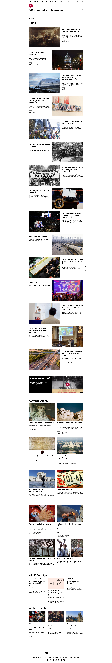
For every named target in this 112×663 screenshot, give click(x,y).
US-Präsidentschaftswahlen (37, 628)
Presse (60, 657)
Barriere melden (65, 657)
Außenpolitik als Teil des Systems (69, 524)
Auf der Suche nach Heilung (73, 582)
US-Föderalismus (63, 489)
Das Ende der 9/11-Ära (55, 593)
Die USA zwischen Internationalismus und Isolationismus (72, 260)
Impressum (35, 657)
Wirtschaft (70, 626)
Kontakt (56, 657)
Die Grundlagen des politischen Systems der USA (42, 559)
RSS (53, 657)
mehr (72, 1)
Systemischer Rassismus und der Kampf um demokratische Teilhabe (72, 169)
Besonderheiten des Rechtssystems (36, 490)
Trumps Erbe (33, 282)
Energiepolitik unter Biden (38, 236)
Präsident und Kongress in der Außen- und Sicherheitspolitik (71, 77)
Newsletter (49, 657)
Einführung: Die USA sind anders (40, 423)
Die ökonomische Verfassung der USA (39, 145)
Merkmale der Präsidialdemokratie (69, 423)
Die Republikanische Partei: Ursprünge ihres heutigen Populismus (71, 215)
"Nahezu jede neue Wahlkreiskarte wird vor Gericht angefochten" (38, 330)
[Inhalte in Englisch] (82, 1)
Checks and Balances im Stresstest (37, 53)
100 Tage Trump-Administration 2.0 (39, 191)
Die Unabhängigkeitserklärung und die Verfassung (71, 30)
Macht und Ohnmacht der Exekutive (41, 456)
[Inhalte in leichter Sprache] (77, 1)
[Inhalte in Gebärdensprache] (80, 1)
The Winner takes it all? (65, 558)
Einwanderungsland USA (39, 378)
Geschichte (52, 626)
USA (32, 18)
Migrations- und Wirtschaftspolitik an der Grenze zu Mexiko (72, 353)
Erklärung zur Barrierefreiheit (74, 657)
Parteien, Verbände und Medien (40, 524)
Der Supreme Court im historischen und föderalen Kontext (39, 100)
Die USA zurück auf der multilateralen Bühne (37, 582)
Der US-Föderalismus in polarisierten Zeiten (72, 122)
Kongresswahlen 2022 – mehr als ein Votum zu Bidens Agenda (72, 307)
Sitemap (45, 657)
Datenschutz (40, 657)
